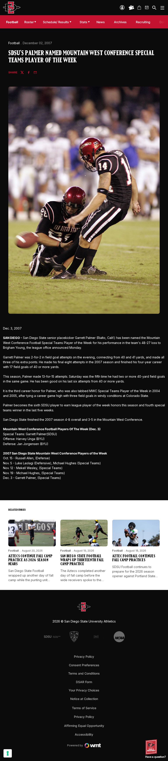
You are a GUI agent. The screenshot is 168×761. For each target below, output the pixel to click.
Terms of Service (84, 708)
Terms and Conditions (84, 673)
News (100, 22)
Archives (120, 22)
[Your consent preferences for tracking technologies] (8, 753)
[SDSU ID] (122, 7)
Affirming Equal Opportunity (84, 726)
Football (14, 43)
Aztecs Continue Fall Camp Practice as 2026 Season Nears (30, 560)
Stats (83, 22)
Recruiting (144, 22)
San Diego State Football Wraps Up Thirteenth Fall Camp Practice (82, 560)
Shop (139, 7)
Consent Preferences (84, 665)
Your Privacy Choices (84, 690)
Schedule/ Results (56, 22)
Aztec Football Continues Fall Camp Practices (133, 558)
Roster (29, 22)
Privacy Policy (84, 656)
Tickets (131, 7)
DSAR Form (84, 682)
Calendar (147, 7)
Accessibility (84, 734)
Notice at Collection (84, 699)
